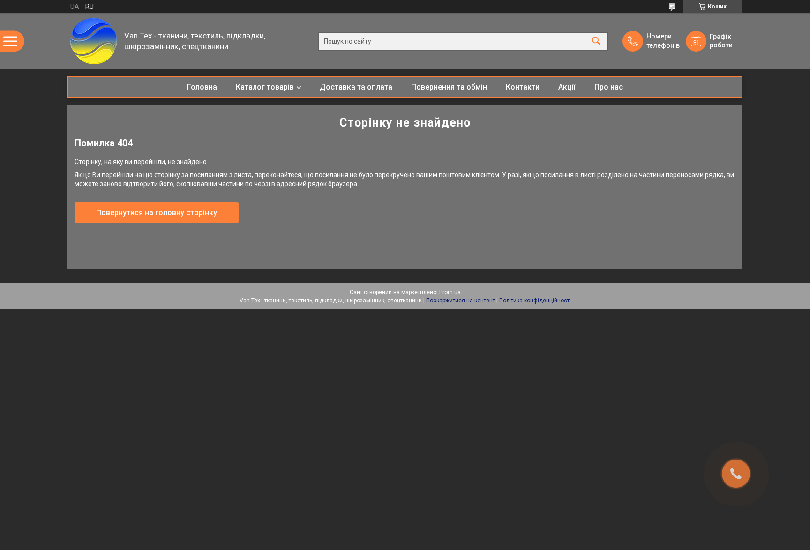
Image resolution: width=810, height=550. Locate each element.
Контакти (523, 87)
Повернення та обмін (449, 87)
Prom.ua (450, 292)
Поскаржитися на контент (460, 300)
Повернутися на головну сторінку (156, 212)
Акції (567, 87)
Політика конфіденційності (535, 300)
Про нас (608, 87)
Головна (202, 87)
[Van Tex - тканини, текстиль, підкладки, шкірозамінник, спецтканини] (93, 41)
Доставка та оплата (356, 87)
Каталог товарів (265, 87)
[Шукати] (596, 41)
